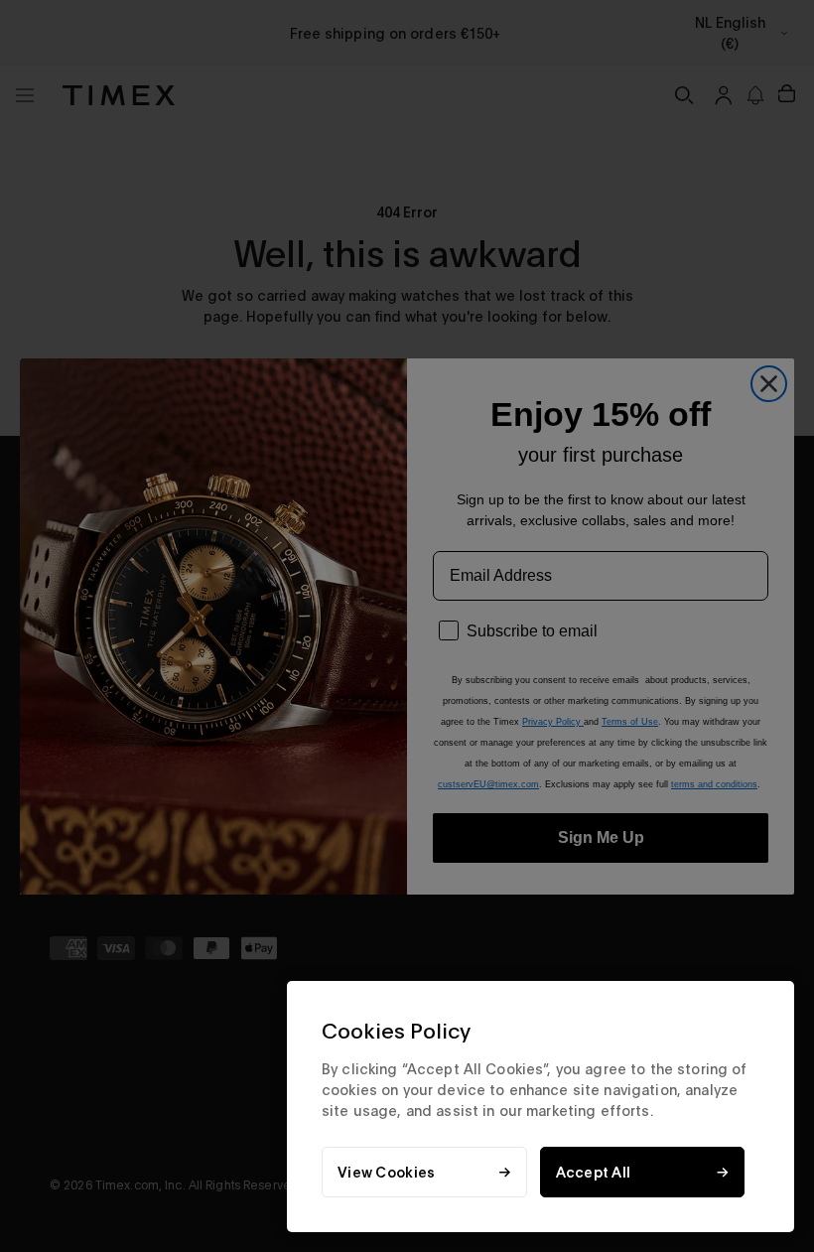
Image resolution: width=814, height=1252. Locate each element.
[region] (540, 1106)
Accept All (593, 1172)
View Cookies (386, 1172)
